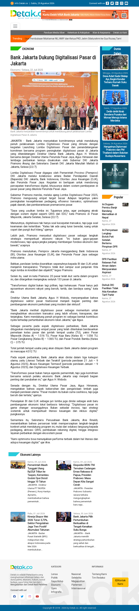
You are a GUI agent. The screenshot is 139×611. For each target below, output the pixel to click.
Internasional (78, 588)
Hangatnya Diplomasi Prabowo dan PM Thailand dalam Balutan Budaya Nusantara (115, 151)
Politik (54, 577)
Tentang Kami (99, 574)
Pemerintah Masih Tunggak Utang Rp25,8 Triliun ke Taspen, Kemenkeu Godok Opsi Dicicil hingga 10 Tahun (38, 473)
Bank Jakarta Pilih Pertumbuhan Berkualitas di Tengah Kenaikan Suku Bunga (83, 523)
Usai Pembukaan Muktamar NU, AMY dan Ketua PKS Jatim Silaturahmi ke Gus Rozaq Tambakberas (69, 38)
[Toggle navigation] (15, 26)
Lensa (54, 574)
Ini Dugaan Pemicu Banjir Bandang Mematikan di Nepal (109, 211)
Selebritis (77, 577)
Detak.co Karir (120, 32)
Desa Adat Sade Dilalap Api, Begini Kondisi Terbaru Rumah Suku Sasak (115, 81)
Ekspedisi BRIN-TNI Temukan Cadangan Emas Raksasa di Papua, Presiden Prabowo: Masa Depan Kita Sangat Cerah (84, 474)
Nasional (76, 574)
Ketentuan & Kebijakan (79, 32)
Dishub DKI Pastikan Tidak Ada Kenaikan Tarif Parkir (110, 290)
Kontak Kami (122, 582)
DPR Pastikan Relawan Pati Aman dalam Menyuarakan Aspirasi (109, 266)
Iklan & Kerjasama (101, 32)
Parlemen (77, 584)
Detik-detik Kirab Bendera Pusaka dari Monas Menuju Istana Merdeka (115, 116)
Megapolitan (78, 581)
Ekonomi (56, 584)
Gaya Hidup (57, 581)
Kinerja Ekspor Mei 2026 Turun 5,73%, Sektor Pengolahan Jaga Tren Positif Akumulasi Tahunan (38, 523)
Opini (54, 588)
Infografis (56, 592)
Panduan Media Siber (54, 32)
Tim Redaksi (98, 577)
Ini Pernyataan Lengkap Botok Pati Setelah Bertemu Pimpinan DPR (110, 238)
